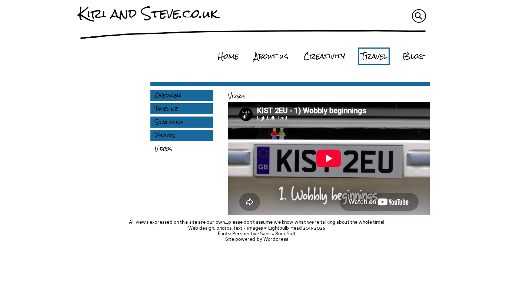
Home (228, 56)
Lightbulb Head (285, 228)
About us (271, 56)
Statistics (169, 122)
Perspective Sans (251, 234)
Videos (163, 148)
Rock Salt (285, 234)
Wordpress (275, 239)
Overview (168, 95)
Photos (165, 135)
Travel (374, 56)
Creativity (324, 56)
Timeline (166, 108)
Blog (413, 56)
